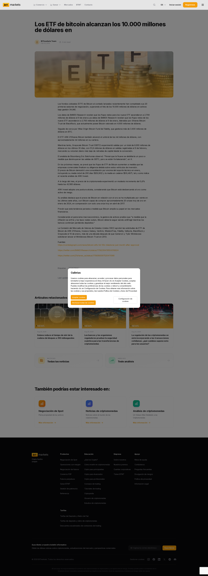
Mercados (68, 5)
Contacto (88, 5)
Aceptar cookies (78, 297)
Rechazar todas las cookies (83, 303)
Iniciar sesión (175, 5)
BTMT (78, 5)
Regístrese (190, 5)
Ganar (55, 5)
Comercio (40, 5)
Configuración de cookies (125, 300)
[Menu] (202, 4)
